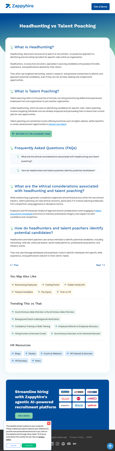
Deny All (13, 445)
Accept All (28, 445)
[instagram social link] (57, 443)
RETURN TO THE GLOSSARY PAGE (33, 134)
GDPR (89, 437)
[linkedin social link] (52, 443)
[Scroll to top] (110, 446)
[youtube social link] (69, 443)
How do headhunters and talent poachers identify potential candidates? (58, 170)
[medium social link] (74, 443)
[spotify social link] (63, 443)
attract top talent (57, 124)
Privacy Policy (77, 437)
